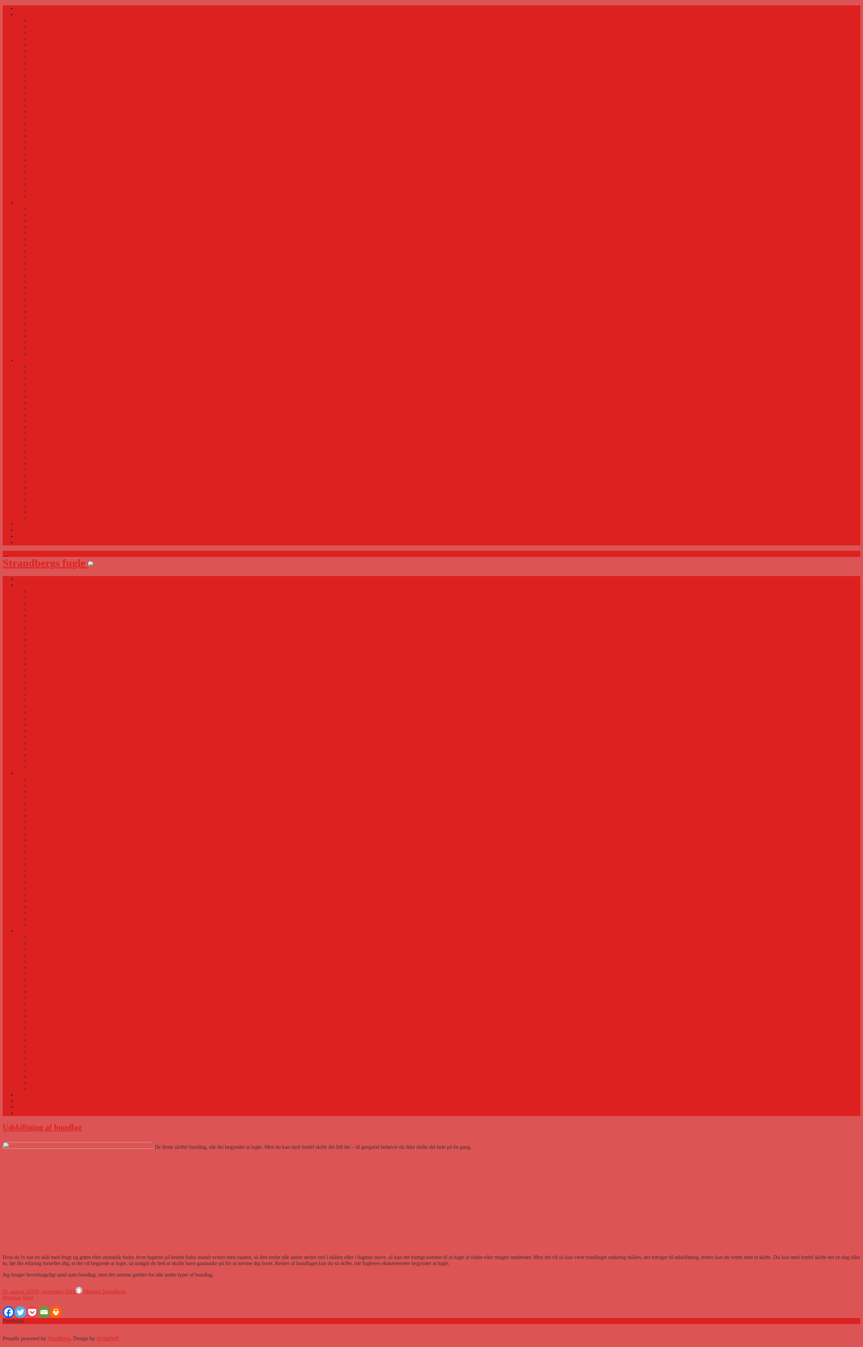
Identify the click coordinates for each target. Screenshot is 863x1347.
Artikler (24, 360)
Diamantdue (43, 336)
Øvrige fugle (29, 202)
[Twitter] (20, 1312)
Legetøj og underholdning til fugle (66, 366)
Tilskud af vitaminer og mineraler (65, 427)
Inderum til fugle (47, 421)
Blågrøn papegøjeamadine (57, 148)
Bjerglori (39, 293)
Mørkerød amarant (49, 166)
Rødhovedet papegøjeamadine (62, 99)
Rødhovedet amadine (52, 123)
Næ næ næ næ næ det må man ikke (67, 378)
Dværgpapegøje (47, 342)
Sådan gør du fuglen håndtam (61, 475)
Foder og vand (45, 500)
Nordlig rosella (45, 263)
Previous (12, 1297)
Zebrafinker (42, 160)
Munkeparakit (44, 318)
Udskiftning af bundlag (42, 1127)
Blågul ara (41, 275)
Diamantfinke (44, 38)
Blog (21, 530)
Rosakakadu (43, 305)
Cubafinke (41, 75)
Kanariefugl (42, 111)
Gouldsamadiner (47, 172)
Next (28, 1297)
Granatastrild (43, 142)
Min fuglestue (44, 518)
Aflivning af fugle (49, 390)
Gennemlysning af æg (53, 487)
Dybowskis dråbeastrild (55, 190)
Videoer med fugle (36, 524)
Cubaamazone (45, 214)
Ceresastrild (42, 129)
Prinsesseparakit (47, 233)
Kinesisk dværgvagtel (53, 330)
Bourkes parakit (46, 208)
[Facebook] (8, 1312)
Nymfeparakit (44, 348)
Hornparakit (42, 245)
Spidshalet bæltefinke (52, 32)
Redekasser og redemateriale (60, 384)
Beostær (38, 281)
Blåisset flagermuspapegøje (59, 257)
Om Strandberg (32, 542)
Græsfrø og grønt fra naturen (60, 481)
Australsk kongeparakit (54, 287)
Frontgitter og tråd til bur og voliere (67, 409)
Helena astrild (44, 154)
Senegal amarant (47, 178)
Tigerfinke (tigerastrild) (54, 184)
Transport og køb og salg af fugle (65, 396)
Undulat (38, 354)
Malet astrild (43, 20)
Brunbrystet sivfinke (51, 87)
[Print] (56, 1312)
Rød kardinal (43, 220)
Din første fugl (45, 415)
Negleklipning (45, 372)
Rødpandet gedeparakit (54, 299)
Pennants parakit (47, 227)
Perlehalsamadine (48, 51)
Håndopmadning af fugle (56, 403)
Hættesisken (43, 136)
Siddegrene (42, 469)
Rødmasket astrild (49, 105)
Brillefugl (40, 45)
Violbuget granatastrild (54, 57)
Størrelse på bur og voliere (58, 433)
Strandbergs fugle (45, 563)
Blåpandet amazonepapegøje (60, 269)
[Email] (44, 1312)
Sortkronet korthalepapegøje (60, 239)
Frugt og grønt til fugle (54, 457)
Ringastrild (41, 81)
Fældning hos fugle (50, 506)
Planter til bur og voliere (55, 451)
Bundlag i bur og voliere (56, 463)
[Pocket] (32, 1312)
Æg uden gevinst (47, 494)
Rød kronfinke (45, 26)
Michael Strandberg (104, 1291)
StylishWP (107, 1338)
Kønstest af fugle (48, 445)
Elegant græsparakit (51, 251)
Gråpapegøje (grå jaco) (54, 324)
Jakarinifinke (43, 69)
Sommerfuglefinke (49, 196)
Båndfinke (41, 117)
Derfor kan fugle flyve (53, 512)
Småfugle (26, 14)
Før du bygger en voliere (56, 439)
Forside (24, 8)
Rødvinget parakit (49, 312)
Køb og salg (29, 536)
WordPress (59, 1338)
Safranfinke (42, 63)
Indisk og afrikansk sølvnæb (60, 93)
